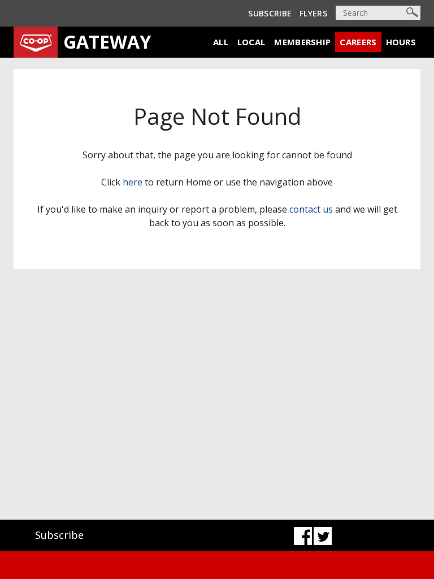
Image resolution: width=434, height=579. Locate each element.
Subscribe (270, 13)
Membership (302, 41)
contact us (311, 209)
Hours (401, 41)
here (132, 182)
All (220, 41)
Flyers (313, 13)
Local (251, 41)
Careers (358, 41)
